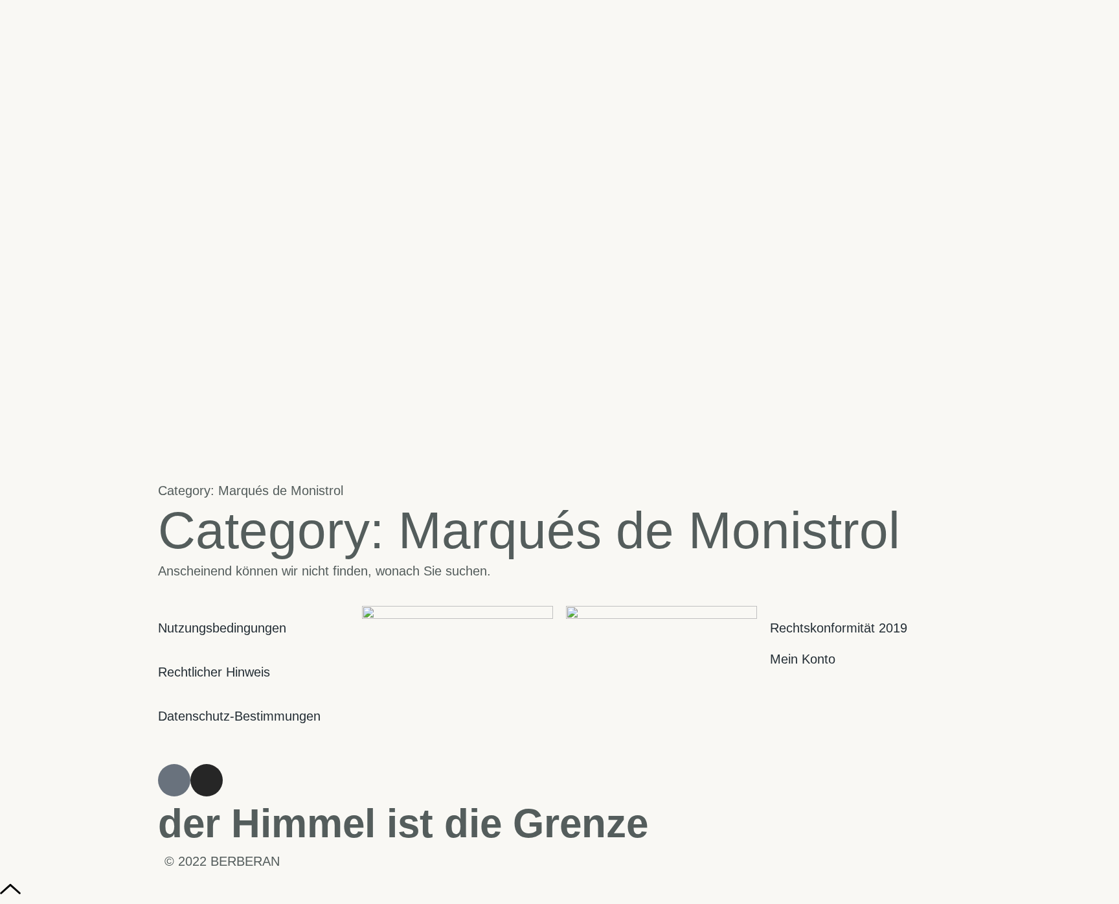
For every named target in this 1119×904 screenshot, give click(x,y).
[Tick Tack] (174, 780)
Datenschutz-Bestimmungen (239, 716)
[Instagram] (206, 780)
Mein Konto (802, 659)
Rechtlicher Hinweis (214, 672)
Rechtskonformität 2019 (838, 628)
